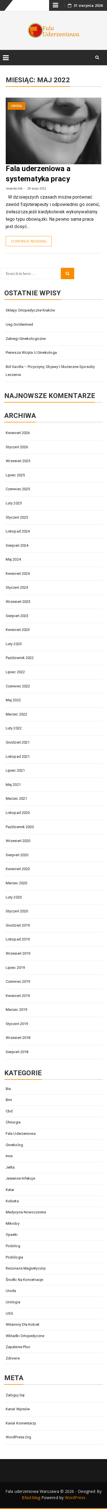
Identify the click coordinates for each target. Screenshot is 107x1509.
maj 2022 (13, 700)
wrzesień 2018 (18, 1038)
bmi (9, 1100)
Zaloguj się (15, 1395)
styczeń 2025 (17, 517)
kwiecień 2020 (18, 869)
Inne (9, 1156)
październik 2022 (20, 658)
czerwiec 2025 (18, 489)
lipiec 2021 (15, 770)
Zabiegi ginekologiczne (26, 338)
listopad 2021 (18, 756)
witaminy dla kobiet (22, 1324)
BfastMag (31, 1497)
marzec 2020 (16, 883)
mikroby (12, 1223)
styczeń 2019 (17, 1024)
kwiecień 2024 (18, 573)
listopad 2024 (18, 531)
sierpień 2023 (17, 616)
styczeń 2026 (17, 447)
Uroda (16, 106)
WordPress (75, 1497)
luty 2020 (14, 897)
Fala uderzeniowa (21, 1133)
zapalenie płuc (18, 1347)
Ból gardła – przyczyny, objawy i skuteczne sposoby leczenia (50, 371)
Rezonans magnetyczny (26, 1268)
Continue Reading (29, 241)
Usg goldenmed (19, 324)
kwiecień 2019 (18, 996)
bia (8, 1089)
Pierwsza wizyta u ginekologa (31, 352)
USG (9, 1313)
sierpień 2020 (17, 855)
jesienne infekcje (20, 1178)
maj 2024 (13, 559)
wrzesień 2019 (18, 953)
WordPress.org (18, 1437)
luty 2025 (14, 503)
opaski (12, 1234)
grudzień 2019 (18, 925)
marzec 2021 (16, 798)
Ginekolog (14, 1145)
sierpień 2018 (17, 1052)
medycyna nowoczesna (26, 1212)
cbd (9, 1111)
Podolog (13, 1246)
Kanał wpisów (18, 1409)
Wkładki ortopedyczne (25, 1336)
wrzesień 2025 (18, 461)
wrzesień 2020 (18, 841)
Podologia (14, 1257)
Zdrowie (13, 1358)
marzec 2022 (16, 714)
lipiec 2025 (15, 475)
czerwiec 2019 (18, 981)
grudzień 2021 (18, 742)
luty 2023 (14, 644)
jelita (10, 1167)
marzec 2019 (16, 1009)
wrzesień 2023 (18, 601)
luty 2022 (14, 728)
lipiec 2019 (15, 967)
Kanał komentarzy (21, 1423)
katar (10, 1190)
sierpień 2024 (17, 545)
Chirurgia (13, 1122)
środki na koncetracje (24, 1280)
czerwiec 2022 (18, 686)
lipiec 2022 (15, 672)
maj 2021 (13, 784)
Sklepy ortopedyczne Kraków (30, 310)
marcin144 (14, 188)
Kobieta (12, 1201)
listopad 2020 (18, 813)
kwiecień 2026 (18, 433)
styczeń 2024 (17, 587)
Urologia (13, 1302)
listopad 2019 (18, 939)
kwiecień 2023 (18, 630)
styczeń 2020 (17, 911)
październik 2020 (20, 827)
